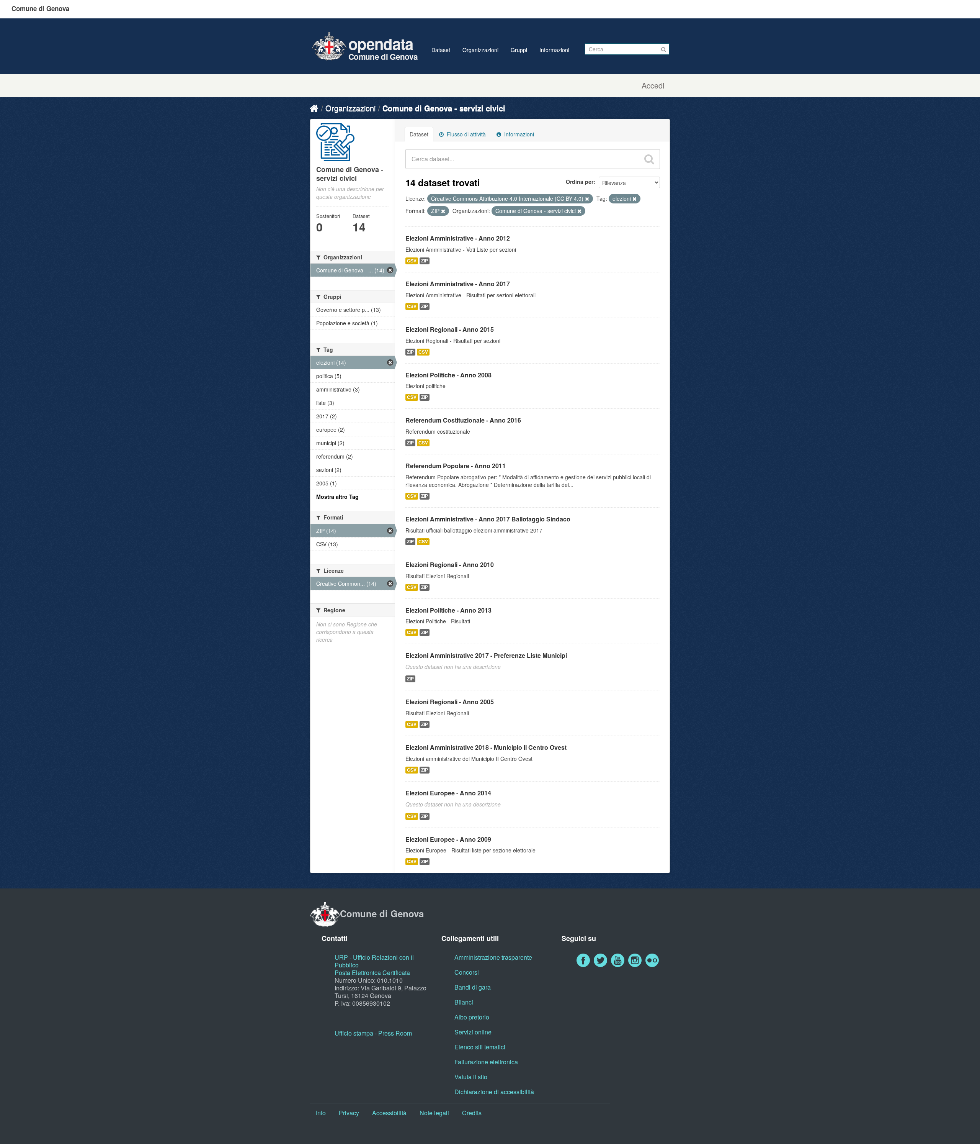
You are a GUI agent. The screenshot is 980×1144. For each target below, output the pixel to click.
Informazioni (554, 50)
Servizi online (473, 1032)
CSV (411, 260)
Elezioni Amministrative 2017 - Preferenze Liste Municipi (486, 655)
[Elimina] (587, 199)
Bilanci (463, 1002)
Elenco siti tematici (479, 1046)
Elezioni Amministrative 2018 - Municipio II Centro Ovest (486, 747)
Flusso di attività (465, 134)
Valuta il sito (470, 1076)
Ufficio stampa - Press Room (373, 1033)
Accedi (653, 85)
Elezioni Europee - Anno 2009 (448, 839)
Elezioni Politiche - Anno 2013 (448, 610)
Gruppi (519, 50)
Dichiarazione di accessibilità (494, 1091)
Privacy (349, 1112)
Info (321, 1112)
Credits (472, 1112)
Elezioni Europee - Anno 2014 (448, 792)
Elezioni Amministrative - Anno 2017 (457, 283)
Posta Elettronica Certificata (372, 972)
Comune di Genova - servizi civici (443, 107)
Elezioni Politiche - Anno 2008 (448, 374)
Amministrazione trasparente (493, 957)
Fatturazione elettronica (486, 1061)
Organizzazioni (480, 50)
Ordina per (579, 181)
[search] (649, 159)
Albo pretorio (471, 1017)
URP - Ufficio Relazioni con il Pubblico (374, 961)
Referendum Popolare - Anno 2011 (455, 465)
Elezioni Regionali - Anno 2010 (449, 564)
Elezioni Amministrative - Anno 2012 (457, 238)
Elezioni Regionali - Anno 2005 (449, 701)
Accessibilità (389, 1112)
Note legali (434, 1112)
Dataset (440, 50)
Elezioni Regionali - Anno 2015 (449, 329)
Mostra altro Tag (337, 496)
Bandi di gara (472, 987)
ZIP (424, 260)
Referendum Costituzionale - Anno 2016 (463, 420)
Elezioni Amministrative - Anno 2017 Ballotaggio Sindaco (487, 519)
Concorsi (466, 972)
